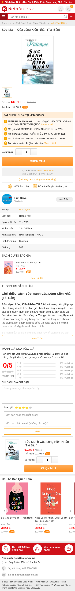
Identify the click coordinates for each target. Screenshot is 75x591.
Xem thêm (64, 199)
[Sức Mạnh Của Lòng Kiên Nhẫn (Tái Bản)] (38, 84)
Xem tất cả (37, 278)
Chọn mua (37, 161)
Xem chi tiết (47, 124)
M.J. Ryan (24, 209)
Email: (23, 574)
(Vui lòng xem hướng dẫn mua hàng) (37, 179)
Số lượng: (7, 152)
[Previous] (5, 511)
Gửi (37, 431)
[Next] (70, 511)
